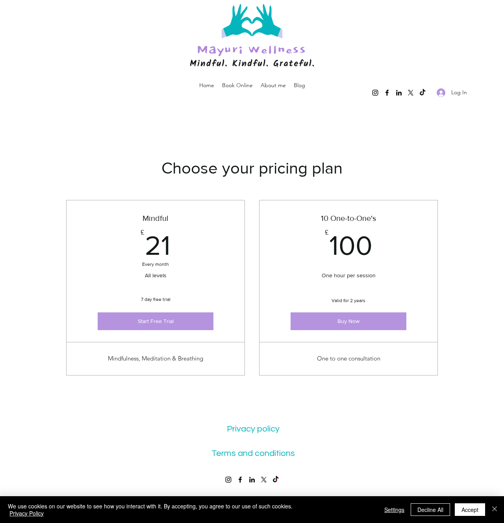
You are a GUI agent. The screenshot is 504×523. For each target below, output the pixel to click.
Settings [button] (394, 510)
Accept (469, 510)
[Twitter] (411, 93)
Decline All (430, 510)
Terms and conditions (253, 453)
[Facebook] (387, 93)
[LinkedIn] (399, 93)
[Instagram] (375, 93)
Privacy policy (253, 428)
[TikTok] (422, 93)
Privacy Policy (26, 513)
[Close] (494, 509)
